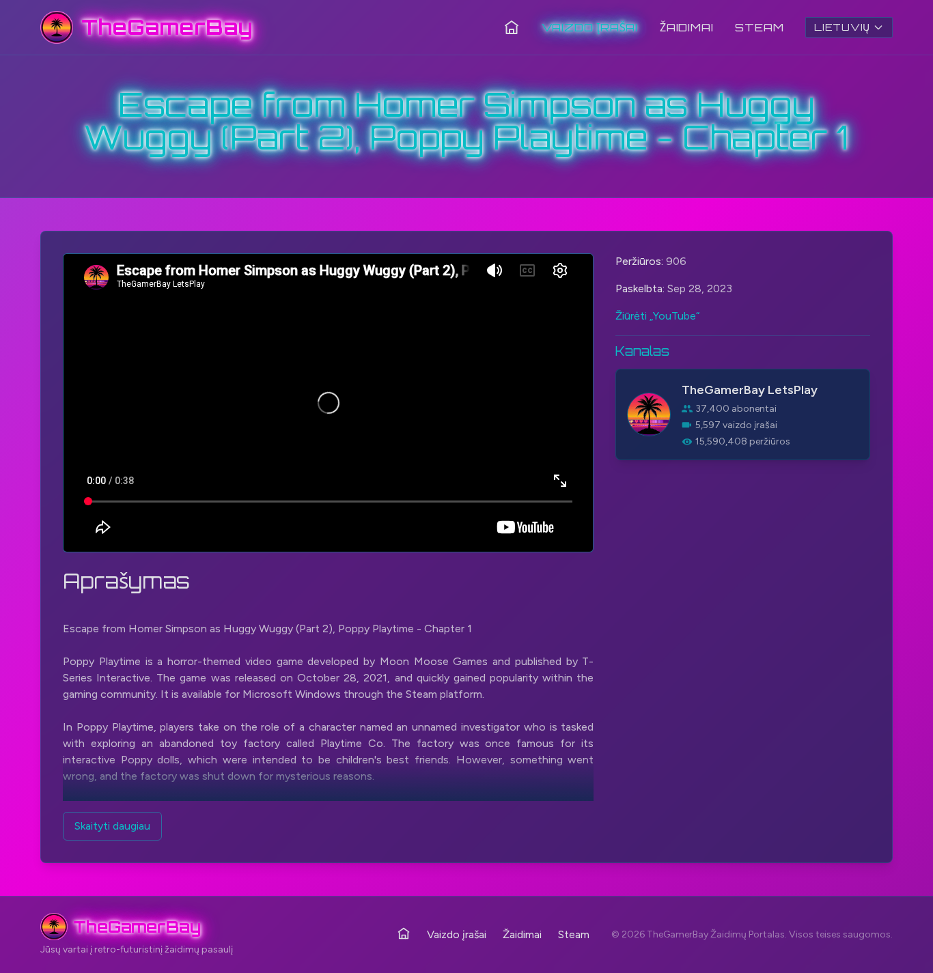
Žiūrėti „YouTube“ (657, 315)
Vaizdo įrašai (590, 27)
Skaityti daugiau (112, 825)
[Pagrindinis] (511, 27)
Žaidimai (686, 27)
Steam (759, 27)
